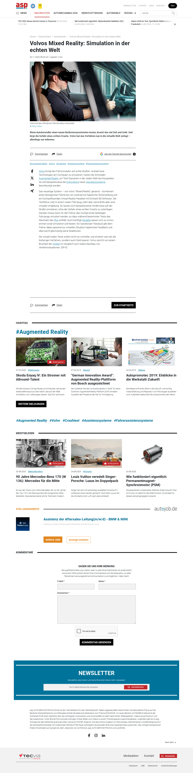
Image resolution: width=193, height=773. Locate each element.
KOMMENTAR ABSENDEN (96, 642)
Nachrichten (42, 13)
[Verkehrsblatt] (39, 5)
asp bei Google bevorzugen (117, 154)
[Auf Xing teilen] (32, 191)
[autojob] (165, 509)
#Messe (141, 370)
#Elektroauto (33, 370)
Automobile (113, 13)
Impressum (133, 766)
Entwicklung (72, 182)
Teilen (59, 154)
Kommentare (41, 154)
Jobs (151, 6)
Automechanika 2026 (66, 13)
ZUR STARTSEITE (124, 305)
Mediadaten (130, 755)
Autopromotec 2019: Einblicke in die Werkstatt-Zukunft (151, 377)
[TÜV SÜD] (32, 5)
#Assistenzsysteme (96, 421)
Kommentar (62, 593)
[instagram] (96, 735)
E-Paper (142, 6)
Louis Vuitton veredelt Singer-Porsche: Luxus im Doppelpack (94, 479)
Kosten (56, 243)
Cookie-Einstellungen (169, 766)
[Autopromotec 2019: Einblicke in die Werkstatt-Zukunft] (151, 351)
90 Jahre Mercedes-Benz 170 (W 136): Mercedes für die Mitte (41, 479)
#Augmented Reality (42, 332)
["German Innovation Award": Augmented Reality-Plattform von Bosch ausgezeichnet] (96, 351)
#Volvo (54, 421)
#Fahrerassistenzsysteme (133, 421)
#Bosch (86, 370)
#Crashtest (70, 421)
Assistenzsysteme (95, 182)
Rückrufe (129, 13)
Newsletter (130, 6)
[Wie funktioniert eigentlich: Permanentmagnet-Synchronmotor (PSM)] (151, 453)
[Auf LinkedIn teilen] (32, 184)
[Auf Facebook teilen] (32, 171)
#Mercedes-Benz (35, 471)
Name (101, 581)
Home (33, 36)
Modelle (86, 220)
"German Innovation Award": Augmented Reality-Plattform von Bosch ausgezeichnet (93, 379)
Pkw (56, 220)
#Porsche (87, 471)
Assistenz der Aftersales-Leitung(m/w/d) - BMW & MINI (86, 519)
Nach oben (169, 742)
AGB (142, 766)
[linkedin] (103, 735)
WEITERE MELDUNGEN (31, 403)
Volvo (42, 171)
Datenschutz (153, 766)
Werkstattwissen (92, 13)
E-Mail (60, 581)
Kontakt (160, 6)
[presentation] (175, 24)
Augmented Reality (48, 178)
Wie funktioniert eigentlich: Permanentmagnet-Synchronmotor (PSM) (146, 481)
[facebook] (89, 735)
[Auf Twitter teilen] (32, 178)
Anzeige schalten (78, 539)
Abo (173, 6)
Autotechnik (60, 36)
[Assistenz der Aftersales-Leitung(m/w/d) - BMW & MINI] (23, 524)
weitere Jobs (53, 539)
